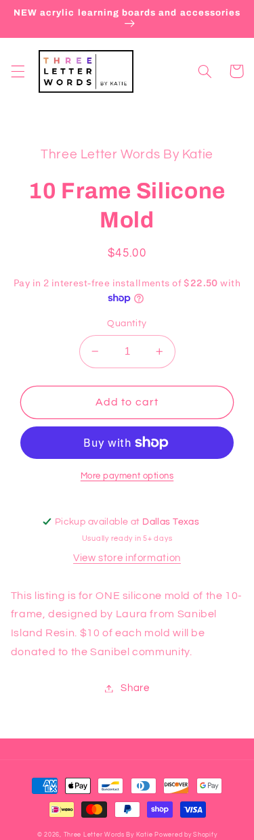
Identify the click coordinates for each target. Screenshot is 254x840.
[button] (17, 71)
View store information (127, 558)
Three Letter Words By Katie (108, 835)
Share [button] (135, 688)
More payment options (127, 476)
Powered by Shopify (185, 835)
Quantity (126, 323)
